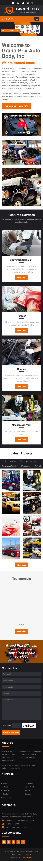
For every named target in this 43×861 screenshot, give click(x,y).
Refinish (38, 466)
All (6, 461)
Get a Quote (7, 18)
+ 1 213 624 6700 (12, 824)
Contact (28, 794)
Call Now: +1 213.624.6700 (16, 106)
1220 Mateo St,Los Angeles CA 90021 (20, 820)
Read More (21, 277)
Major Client (29, 787)
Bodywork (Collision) (10, 466)
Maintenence (26, 466)
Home (5, 783)
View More (21, 565)
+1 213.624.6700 (5, 31)
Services (6, 790)
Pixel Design (27, 857)
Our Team (7, 797)
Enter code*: (7, 725)
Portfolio (6, 794)
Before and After (31, 461)
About (5, 787)
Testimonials (29, 783)
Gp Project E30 (16, 461)
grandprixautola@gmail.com (16, 827)
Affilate (27, 790)
